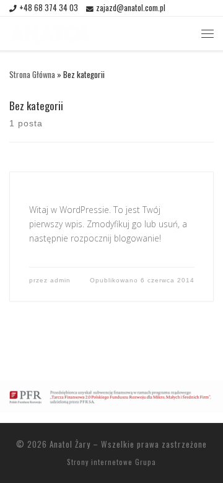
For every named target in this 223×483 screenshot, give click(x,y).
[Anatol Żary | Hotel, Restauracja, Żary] (49, 31)
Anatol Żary (70, 444)
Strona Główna (32, 74)
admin (60, 280)
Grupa (145, 462)
